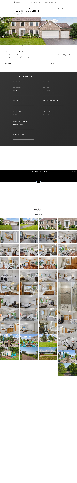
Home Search (41, 2)
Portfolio (35, 2)
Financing (46, 2)
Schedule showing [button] (60, 14)
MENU (61, 2)
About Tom (30, 2)
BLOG (56, 2)
